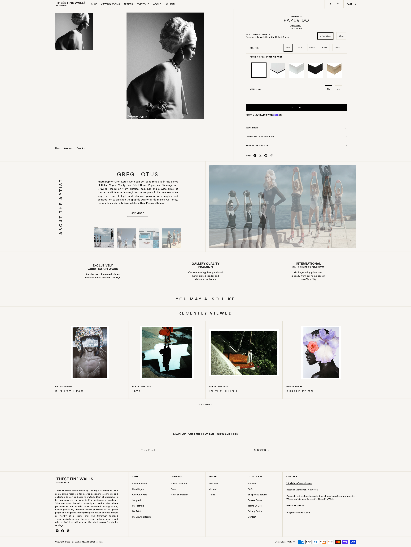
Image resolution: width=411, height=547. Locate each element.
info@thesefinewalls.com (299, 483)
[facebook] (254, 156)
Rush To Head (69, 391)
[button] (338, 4)
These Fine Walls (72, 542)
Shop (94, 4)
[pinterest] (265, 156)
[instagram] (57, 531)
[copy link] (271, 156)
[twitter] (260, 156)
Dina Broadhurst (63, 386)
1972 (136, 391)
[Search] (329, 4)
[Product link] (90, 353)
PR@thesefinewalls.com (298, 512)
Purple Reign (300, 391)
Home (58, 148)
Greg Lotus (68, 148)
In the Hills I (223, 391)
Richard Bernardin (141, 386)
